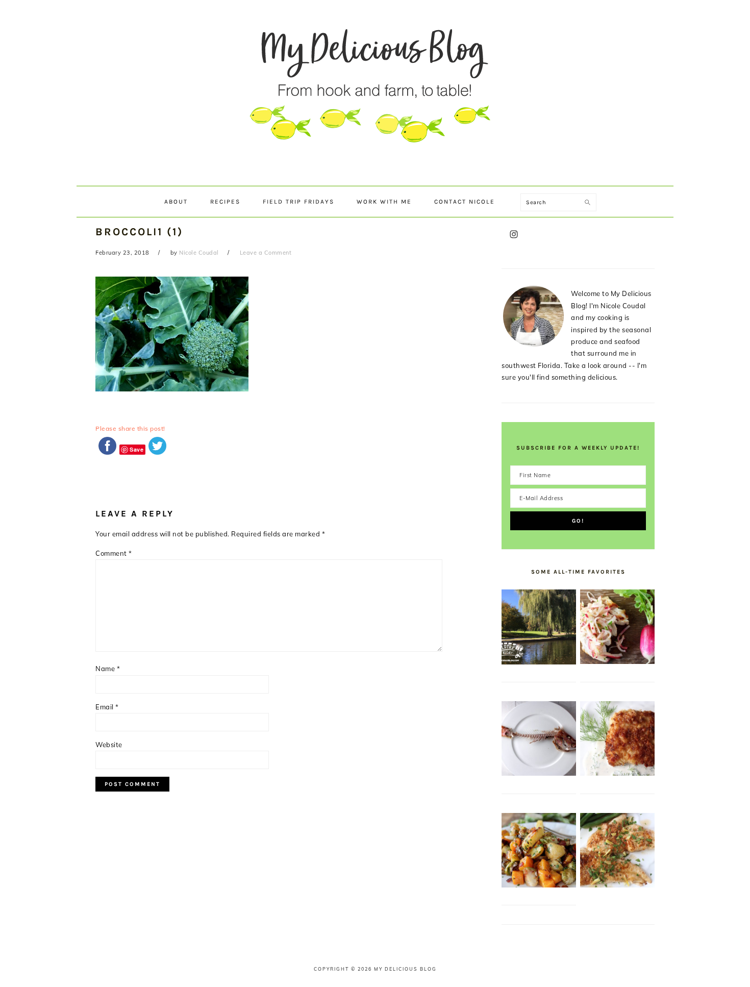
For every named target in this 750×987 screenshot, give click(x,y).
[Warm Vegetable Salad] (539, 885)
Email (107, 707)
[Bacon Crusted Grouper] (617, 773)
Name (107, 668)
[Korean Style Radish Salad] (617, 661)
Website (108, 745)
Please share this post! (130, 428)
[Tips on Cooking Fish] (539, 773)
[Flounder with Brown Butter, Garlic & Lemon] (617, 885)
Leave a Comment (266, 252)
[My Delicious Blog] (375, 176)
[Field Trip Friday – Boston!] (539, 662)
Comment (113, 553)
